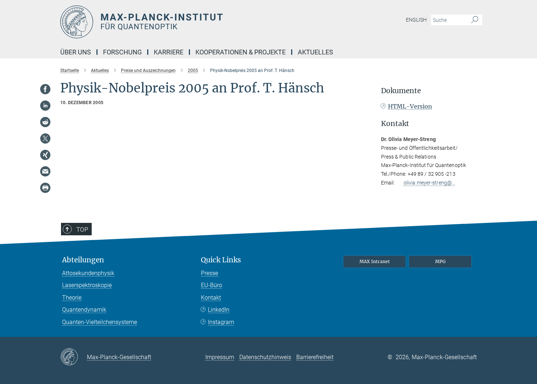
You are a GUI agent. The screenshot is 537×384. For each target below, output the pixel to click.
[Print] (45, 187)
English (416, 20)
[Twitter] (45, 138)
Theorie (71, 297)
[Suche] (474, 20)
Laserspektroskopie (87, 285)
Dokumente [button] (401, 91)
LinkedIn (218, 309)
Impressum (219, 357)
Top (82, 229)
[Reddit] (45, 122)
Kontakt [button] (395, 123)
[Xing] (45, 154)
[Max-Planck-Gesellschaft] (73, 357)
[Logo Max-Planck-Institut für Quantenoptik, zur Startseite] (197, 21)
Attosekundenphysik (88, 273)
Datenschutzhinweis (265, 357)
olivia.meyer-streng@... (429, 183)
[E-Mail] (45, 171)
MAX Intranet (374, 261)
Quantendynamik (84, 309)
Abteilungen (83, 260)
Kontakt (211, 297)
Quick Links (221, 260)
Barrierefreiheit (315, 357)
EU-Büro (211, 285)
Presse (209, 273)
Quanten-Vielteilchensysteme (99, 322)
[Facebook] (45, 89)
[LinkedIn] (45, 105)
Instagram (221, 322)
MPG (440, 261)
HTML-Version (410, 106)
